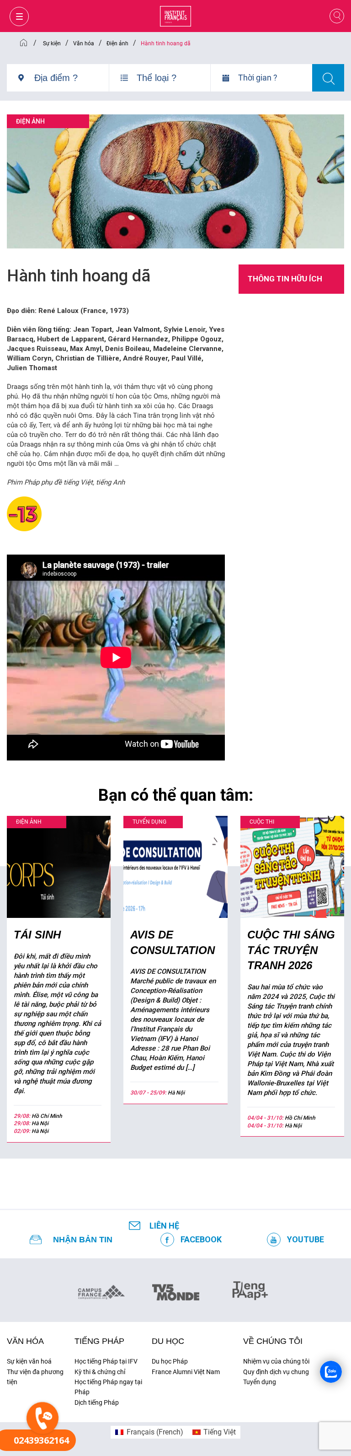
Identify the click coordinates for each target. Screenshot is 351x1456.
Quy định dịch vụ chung (276, 1371)
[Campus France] (101, 1291)
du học (168, 1341)
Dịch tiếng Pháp (96, 1402)
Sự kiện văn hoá (29, 1361)
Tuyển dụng (259, 1382)
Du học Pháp (170, 1361)
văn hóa (25, 1341)
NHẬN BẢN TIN (82, 1239)
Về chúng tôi (273, 1341)
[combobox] (71, 81)
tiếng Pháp (99, 1341)
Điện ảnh (30, 121)
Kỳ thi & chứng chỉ (99, 1371)
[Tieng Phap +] (250, 1289)
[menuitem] (149, 1432)
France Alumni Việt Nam (186, 1371)
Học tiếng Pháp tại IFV (106, 1361)
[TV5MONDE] (175, 1289)
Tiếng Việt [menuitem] (219, 1432)
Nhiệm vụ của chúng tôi (276, 1361)
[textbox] (71, 78)
